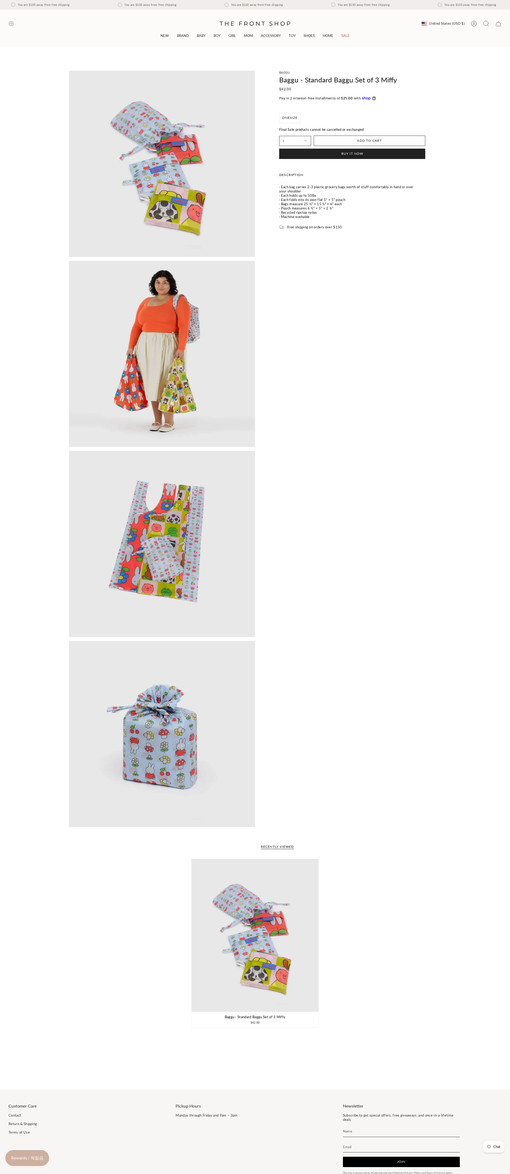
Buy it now (352, 154)
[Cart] (498, 23)
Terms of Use (19, 1132)
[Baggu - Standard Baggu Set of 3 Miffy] (255, 935)
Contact (14, 1115)
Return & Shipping (22, 1124)
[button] (183, 36)
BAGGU (284, 72)
